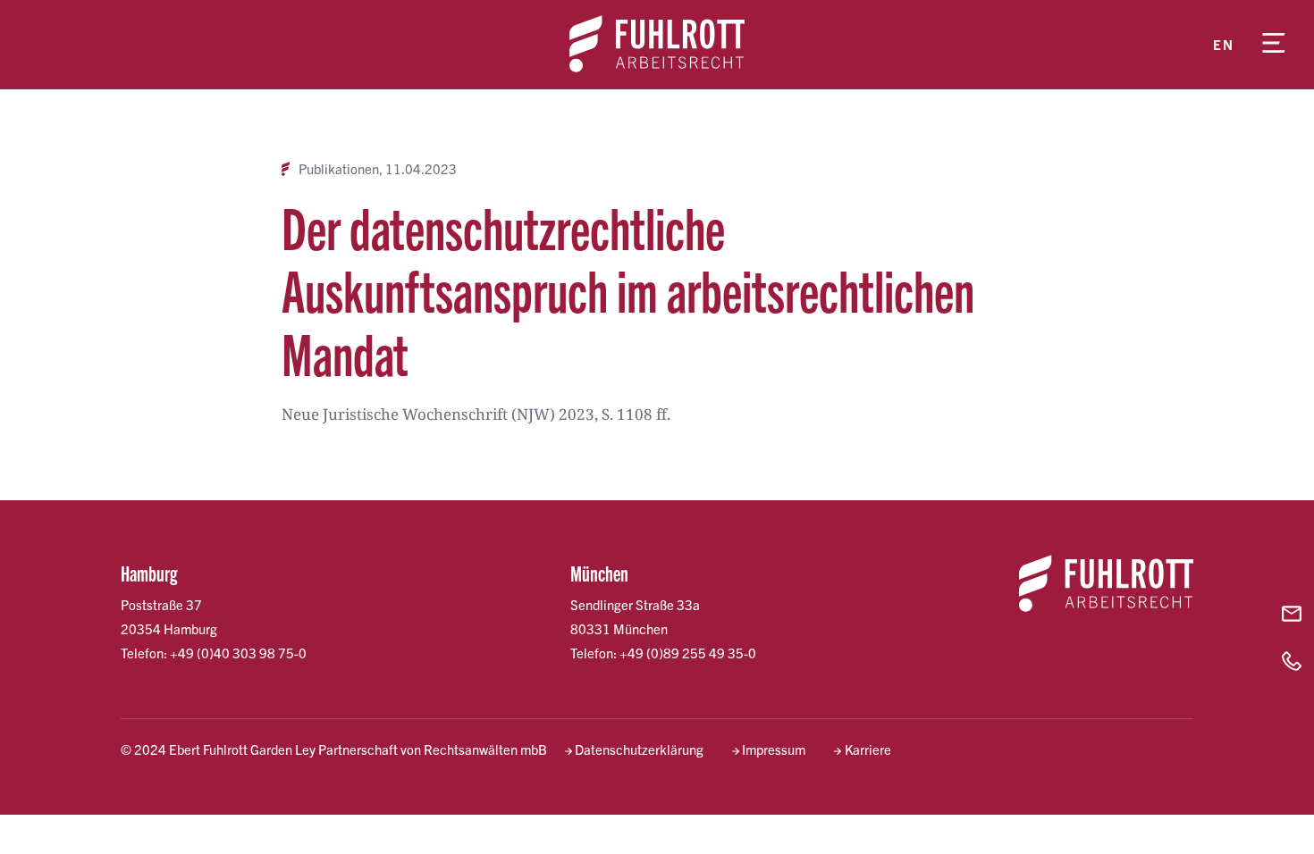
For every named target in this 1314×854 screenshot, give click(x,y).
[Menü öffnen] (1274, 44)
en (1223, 44)
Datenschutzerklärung (639, 749)
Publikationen (339, 169)
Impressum (773, 749)
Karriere (867, 749)
